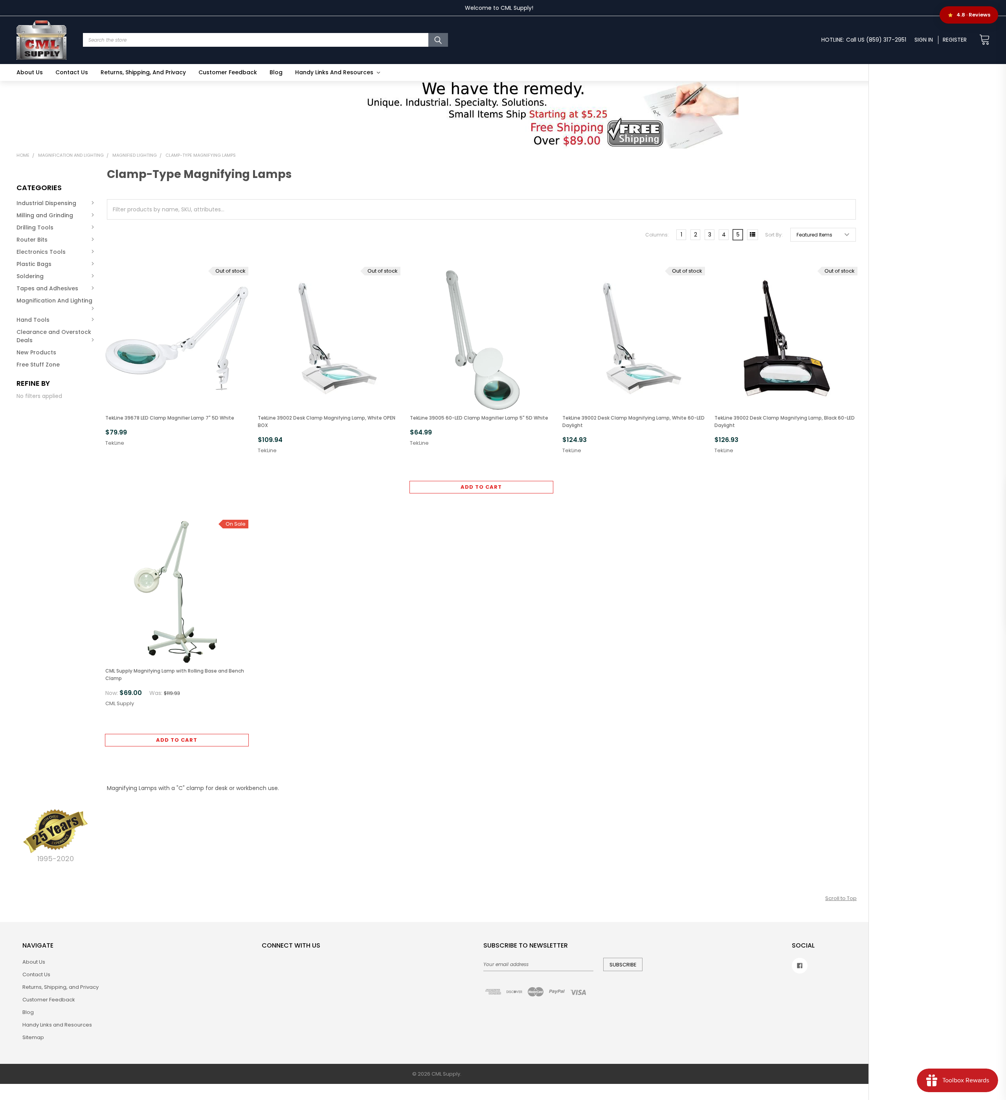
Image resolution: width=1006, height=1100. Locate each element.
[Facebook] (800, 966)
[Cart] (982, 40)
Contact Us (71, 72)
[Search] (438, 40)
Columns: (657, 234)
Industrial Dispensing (46, 203)
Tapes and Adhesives (47, 288)
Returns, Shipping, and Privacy (143, 72)
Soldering (30, 276)
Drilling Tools (35, 227)
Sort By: (774, 234)
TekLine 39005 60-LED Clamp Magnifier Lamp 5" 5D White (479, 417)
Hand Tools (33, 320)
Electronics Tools (41, 252)
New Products (36, 352)
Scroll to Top (841, 898)
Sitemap (33, 1037)
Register (955, 40)
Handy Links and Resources (335, 72)
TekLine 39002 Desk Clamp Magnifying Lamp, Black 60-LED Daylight (784, 421)
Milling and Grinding (45, 215)
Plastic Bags (34, 264)
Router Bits (32, 240)
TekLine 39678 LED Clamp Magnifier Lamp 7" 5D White (169, 417)
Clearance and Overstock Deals (54, 336)
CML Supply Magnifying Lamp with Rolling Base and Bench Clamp (174, 674)
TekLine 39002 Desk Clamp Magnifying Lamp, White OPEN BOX (326, 421)
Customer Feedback (227, 72)
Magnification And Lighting (54, 300)
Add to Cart (481, 487)
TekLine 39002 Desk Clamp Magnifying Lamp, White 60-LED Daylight (633, 421)
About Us (30, 72)
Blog (276, 72)
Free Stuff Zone (38, 364)
